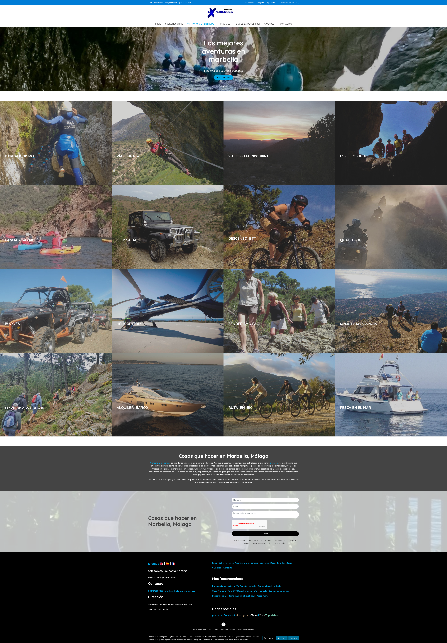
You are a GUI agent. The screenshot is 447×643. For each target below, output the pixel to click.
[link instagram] (223, 624)
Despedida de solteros (281, 563)
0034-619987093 (156, 3)
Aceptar (293, 638)
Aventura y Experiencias (247, 563)
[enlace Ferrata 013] (282, 143)
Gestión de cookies (227, 629)
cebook (251, 3)
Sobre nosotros (226, 563)
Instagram (260, 3)
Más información (223, 79)
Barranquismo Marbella (223, 586)
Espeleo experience (278, 591)
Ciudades (216, 568)
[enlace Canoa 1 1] (59, 226)
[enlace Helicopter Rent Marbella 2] (170, 310)
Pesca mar (262, 596)
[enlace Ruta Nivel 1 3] (282, 394)
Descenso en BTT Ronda (224, 596)
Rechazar (281, 638)
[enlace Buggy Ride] (59, 310)
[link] (223, 13)
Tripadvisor (270, 3)
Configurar (268, 638)
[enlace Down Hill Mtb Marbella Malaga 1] (282, 226)
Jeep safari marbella (257, 591)
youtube (217, 615)
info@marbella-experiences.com (178, 3)
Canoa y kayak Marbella (269, 586)
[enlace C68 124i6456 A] (170, 394)
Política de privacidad (245, 629)
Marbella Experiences (160, 463)
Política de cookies (210, 629)
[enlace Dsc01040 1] (282, 310)
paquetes (264, 563)
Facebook (230, 615)
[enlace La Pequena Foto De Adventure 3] (59, 143)
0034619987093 (155, 591)
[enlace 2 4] (59, 394)
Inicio (214, 563)
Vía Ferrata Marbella (246, 586)
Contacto (227, 568)
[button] (201, 23)
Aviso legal (197, 629)
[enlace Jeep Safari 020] (170, 226)
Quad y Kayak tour (246, 596)
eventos (274, 463)
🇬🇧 (161, 563)
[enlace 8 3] (170, 143)
